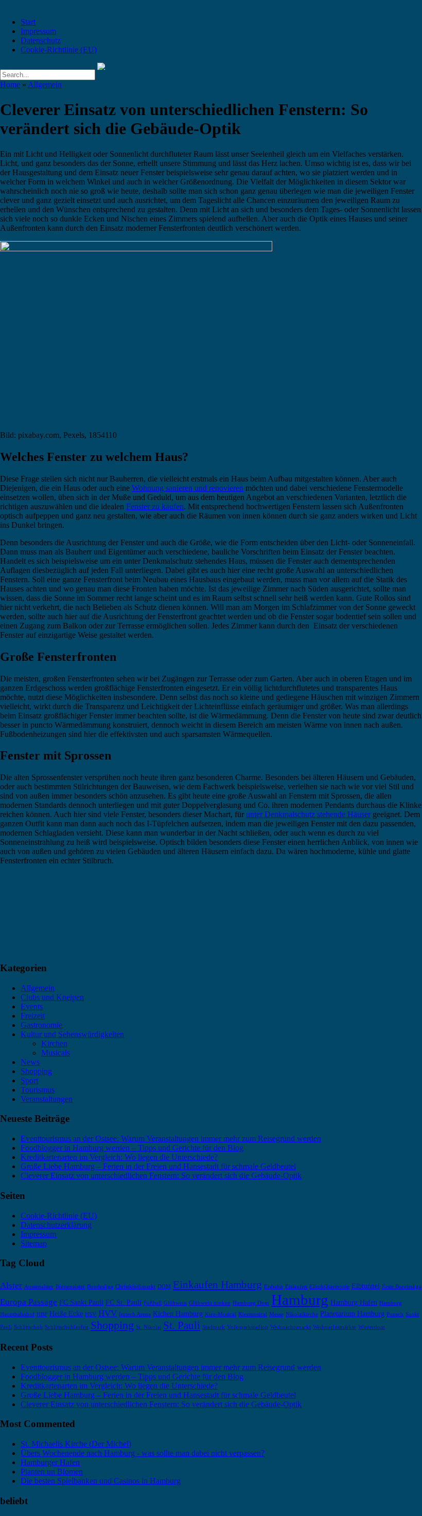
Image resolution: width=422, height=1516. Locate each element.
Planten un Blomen (52, 1471)
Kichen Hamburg (178, 1313)
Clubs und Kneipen (52, 997)
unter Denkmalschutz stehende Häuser (308, 814)
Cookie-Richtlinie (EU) (59, 49)
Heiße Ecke (66, 1313)
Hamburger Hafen (50, 1462)
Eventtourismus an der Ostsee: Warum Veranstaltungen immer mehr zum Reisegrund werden (171, 1138)
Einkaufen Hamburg (217, 1285)
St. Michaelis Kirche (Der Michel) (76, 1443)
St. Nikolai (148, 1327)
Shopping (36, 1071)
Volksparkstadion (247, 1327)
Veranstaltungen (47, 1099)
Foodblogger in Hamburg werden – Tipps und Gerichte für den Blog (132, 1147)
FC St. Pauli (124, 1302)
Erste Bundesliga (401, 1286)
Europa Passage (28, 1302)
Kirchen (54, 1043)
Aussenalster (39, 1286)
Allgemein (45, 84)
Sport (29, 1080)
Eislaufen (296, 1286)
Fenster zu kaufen (155, 506)
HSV (90, 1314)
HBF (42, 1314)
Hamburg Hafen (353, 1302)
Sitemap (34, 1243)
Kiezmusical (252, 1314)
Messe (276, 1314)
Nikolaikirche (302, 1314)
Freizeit (33, 1015)
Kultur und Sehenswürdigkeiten (72, 1034)
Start (28, 21)
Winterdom (371, 1327)
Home (10, 84)
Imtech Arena (135, 1314)
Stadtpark (213, 1327)
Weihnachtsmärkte (334, 1327)
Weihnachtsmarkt (290, 1327)
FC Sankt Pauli (81, 1302)
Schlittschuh (28, 1327)
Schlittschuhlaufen (67, 1327)
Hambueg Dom (251, 1303)
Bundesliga (100, 1286)
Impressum (38, 31)
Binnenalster (70, 1286)
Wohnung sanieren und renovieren (187, 488)
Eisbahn (273, 1286)
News (30, 1062)
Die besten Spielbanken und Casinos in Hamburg (101, 1480)
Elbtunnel (365, 1286)
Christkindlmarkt (135, 1286)
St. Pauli (181, 1325)
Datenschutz (41, 40)
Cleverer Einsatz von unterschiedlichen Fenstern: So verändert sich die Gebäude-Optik (161, 1175)
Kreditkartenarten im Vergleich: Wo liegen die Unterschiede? (119, 1157)
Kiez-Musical (220, 1314)
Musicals (55, 1052)
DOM (164, 1286)
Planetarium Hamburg (352, 1313)
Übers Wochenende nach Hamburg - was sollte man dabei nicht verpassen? (143, 1453)
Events (32, 1006)
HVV (107, 1313)
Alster (11, 1285)
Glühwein (175, 1303)
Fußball (153, 1303)
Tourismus (38, 1089)
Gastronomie (41, 1025)
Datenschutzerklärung (56, 1225)
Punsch (394, 1314)
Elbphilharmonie (329, 1286)
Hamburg (299, 1299)
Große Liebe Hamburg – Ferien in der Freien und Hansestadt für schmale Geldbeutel (158, 1166)
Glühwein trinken (210, 1303)
